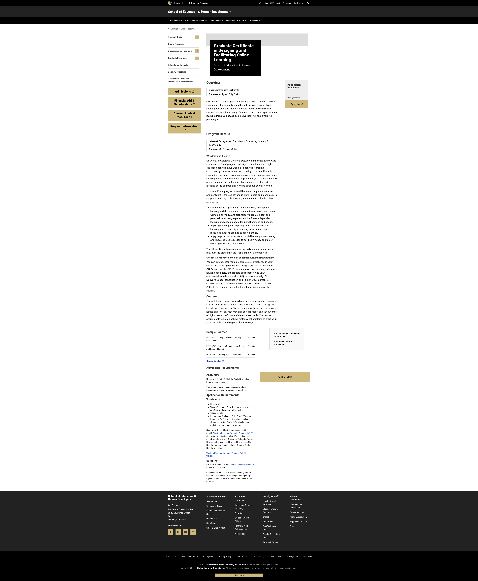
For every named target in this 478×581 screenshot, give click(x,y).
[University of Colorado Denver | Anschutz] (188, 3)
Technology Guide (214, 506)
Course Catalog (213, 361)
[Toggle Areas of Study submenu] (197, 37)
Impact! (266, 517)
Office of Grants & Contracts (270, 510)
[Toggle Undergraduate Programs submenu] (197, 51)
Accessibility (259, 556)
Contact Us (171, 556)
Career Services (297, 512)
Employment (292, 556)
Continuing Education (195, 21)
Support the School (298, 521)
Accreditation (275, 556)
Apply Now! (297, 104)
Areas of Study (175, 37)
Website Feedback (189, 556)
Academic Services (240, 498)
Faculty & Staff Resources (269, 502)
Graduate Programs (177, 58)
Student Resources (216, 496)
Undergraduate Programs (180, 51)
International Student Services (215, 512)
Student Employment (215, 528)
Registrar (239, 513)
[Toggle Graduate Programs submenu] (197, 58)
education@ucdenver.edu (242, 465)
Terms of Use (242, 556)
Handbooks (211, 519)
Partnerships (215, 21)
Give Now (307, 556)
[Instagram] (193, 535)
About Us (254, 21)
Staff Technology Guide (270, 528)
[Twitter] (179, 535)
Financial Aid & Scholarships (241, 527)
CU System (208, 556)
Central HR (268, 522)
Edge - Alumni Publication (296, 506)
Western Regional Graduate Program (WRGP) (233, 433)
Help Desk (211, 523)
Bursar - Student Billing (242, 519)
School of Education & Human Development (199, 12)
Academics (175, 21)
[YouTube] (186, 535)
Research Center (270, 542)
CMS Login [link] (239, 575)
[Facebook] (171, 535)
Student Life (211, 501)
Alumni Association (298, 517)
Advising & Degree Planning (243, 507)
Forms (292, 526)
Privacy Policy (225, 556)
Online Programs (188, 29)
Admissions (240, 534)
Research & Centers (235, 21)
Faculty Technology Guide (271, 536)
